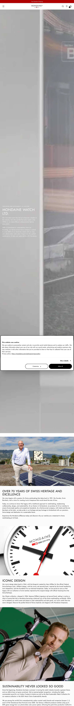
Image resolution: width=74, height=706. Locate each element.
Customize (36, 366)
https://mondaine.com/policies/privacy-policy (26, 354)
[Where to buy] (67, 6)
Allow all (60, 366)
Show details (64, 361)
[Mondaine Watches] (37, 6)
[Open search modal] (63, 6)
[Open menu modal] (3, 6)
